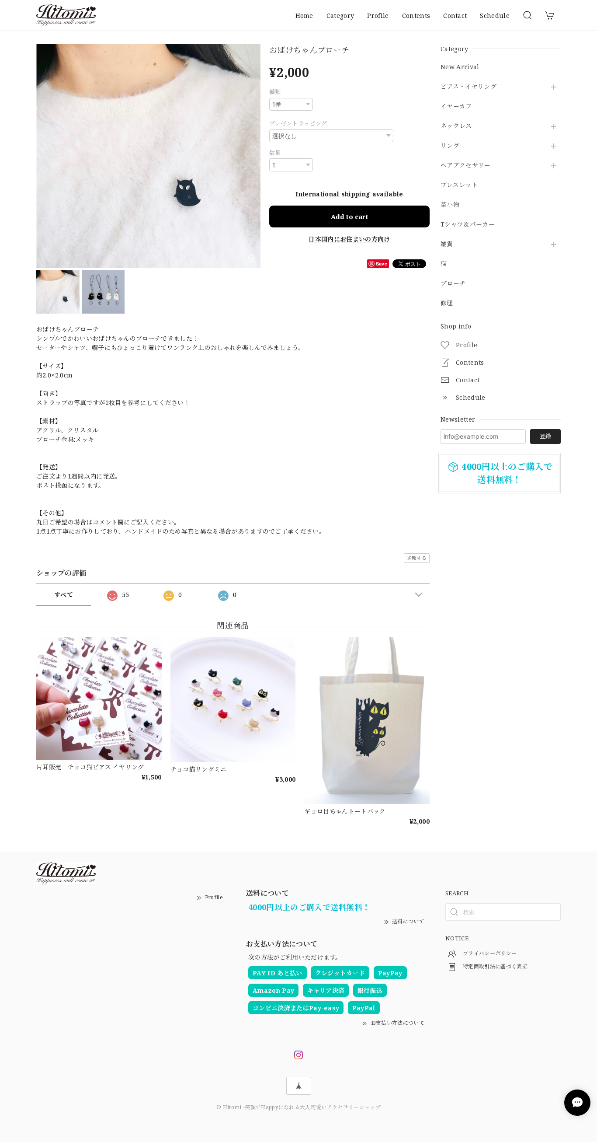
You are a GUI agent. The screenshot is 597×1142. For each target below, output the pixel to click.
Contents (416, 15)
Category (340, 15)
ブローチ (453, 283)
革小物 (450, 205)
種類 (275, 92)
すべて (63, 594)
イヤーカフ (456, 106)
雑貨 (447, 244)
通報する (417, 558)
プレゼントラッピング (298, 123)
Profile (378, 15)
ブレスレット (459, 185)
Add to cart (349, 216)
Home (304, 15)
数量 (275, 153)
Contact (455, 15)
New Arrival (460, 67)
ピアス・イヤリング (468, 87)
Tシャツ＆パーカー (468, 224)
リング (450, 146)
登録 (545, 436)
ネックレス (456, 126)
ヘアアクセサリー (466, 165)
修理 (447, 303)
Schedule (495, 15)
